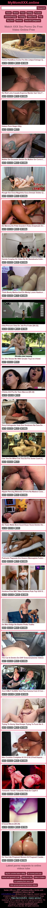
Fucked (38, 13)
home (6, 890)
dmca (25, 892)
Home (8, 13)
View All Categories (32, 21)
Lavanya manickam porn (27, 904)
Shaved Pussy (10, 17)
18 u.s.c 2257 (15, 890)
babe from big (27, 877)
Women (19, 21)
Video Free (32, 17)
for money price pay (35, 873)
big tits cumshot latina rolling (15, 873)
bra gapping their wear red (23, 881)
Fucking (22, 17)
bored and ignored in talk (11, 877)
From (23, 13)
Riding (29, 13)
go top (31, 892)
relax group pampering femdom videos (23, 885)
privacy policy (28, 890)
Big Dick (10, 21)
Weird (15, 13)
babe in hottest (39, 877)
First (40, 17)
